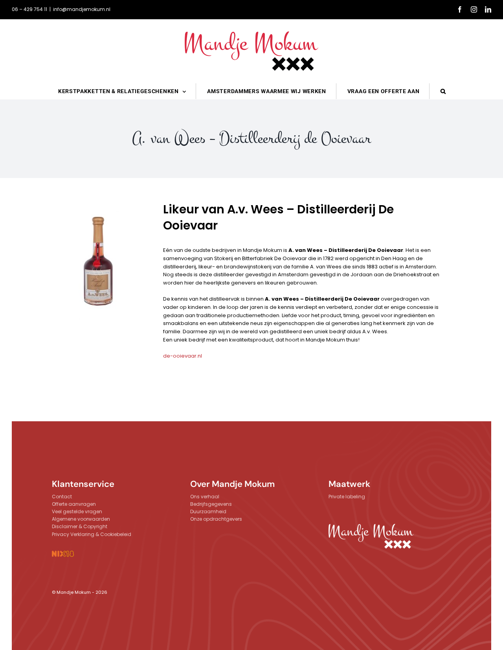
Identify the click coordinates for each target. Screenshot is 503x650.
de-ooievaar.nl (182, 356)
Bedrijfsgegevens (211, 504)
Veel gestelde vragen (77, 511)
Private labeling (347, 496)
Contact (62, 496)
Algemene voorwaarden (81, 519)
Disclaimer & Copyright (79, 526)
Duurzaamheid (208, 511)
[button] (443, 91)
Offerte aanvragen (74, 504)
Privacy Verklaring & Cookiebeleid (91, 534)
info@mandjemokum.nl (81, 9)
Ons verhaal (204, 496)
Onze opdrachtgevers (216, 519)
